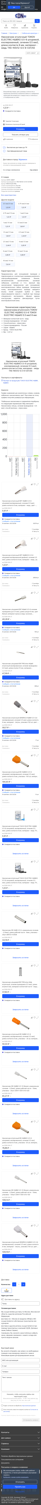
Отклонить (20, 1482)
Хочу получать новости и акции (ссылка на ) (20, 1410)
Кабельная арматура (29, 33)
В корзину (20, 129)
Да (14, 7)
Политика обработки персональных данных (17, 1456)
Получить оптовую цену (20, 135)
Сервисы (5, 1443)
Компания (5, 1449)
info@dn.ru (5, 9)
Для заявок (6, 1438)
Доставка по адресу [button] (12, 1299)
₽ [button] (8, 108)
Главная (4, 33)
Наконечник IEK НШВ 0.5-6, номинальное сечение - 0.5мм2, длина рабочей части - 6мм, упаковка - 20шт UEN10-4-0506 (20, 932)
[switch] (2, 1299)
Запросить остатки (20, 853)
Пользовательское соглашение (12, 1459)
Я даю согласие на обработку (19, 1405)
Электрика (13, 33)
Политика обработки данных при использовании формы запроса (18, 1415)
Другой (27, 7)
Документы (5, 1463)
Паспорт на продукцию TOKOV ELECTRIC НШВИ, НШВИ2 (20, 382)
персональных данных (29, 1405)
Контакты (4, 4)
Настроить (20, 1492)
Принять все (20, 1487)
